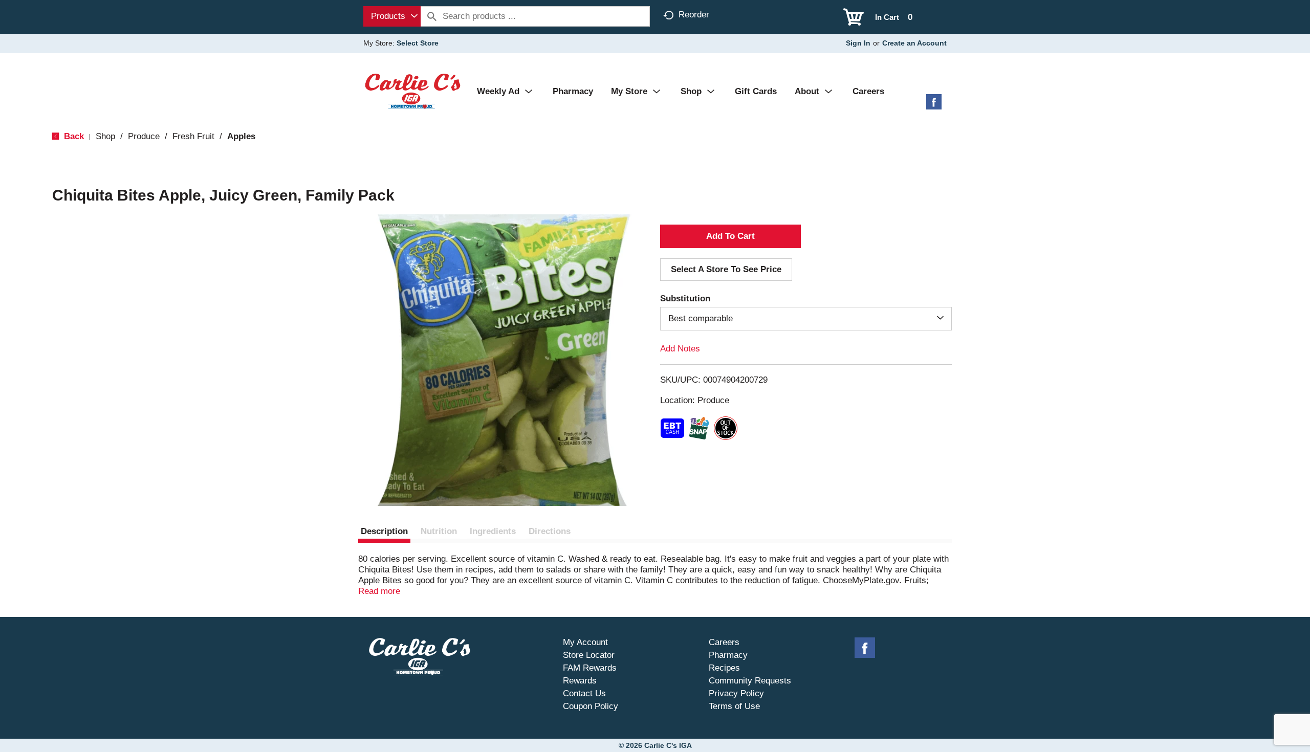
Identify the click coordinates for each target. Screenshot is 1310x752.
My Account (585, 642)
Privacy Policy (736, 693)
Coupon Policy (590, 706)
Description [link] (384, 531)
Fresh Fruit (193, 136)
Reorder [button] (694, 14)
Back (72, 136)
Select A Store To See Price (726, 269)
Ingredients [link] (493, 531)
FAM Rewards (590, 668)
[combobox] (392, 16)
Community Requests (750, 680)
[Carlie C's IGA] (412, 91)
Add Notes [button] (680, 348)
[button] (730, 236)
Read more (379, 591)
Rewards (580, 680)
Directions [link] (550, 531)
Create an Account (914, 43)
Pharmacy (728, 655)
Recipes (724, 668)
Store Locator (589, 655)
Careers (724, 642)
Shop (105, 136)
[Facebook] (934, 105)
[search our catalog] (432, 16)
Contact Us (584, 693)
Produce (144, 136)
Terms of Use (734, 706)
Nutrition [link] (439, 531)
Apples (241, 136)
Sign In (858, 43)
